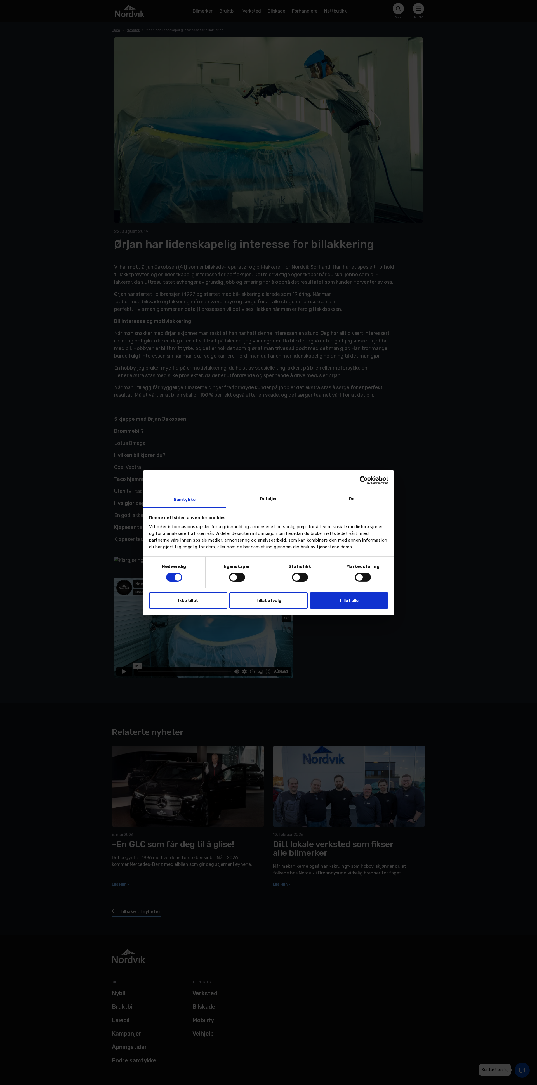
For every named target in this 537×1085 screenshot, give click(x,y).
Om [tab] (352, 498)
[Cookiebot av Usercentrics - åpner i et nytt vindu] (363, 480)
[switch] (237, 577)
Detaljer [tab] (268, 498)
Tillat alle (349, 600)
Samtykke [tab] (185, 499)
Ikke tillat (188, 600)
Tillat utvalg (268, 600)
